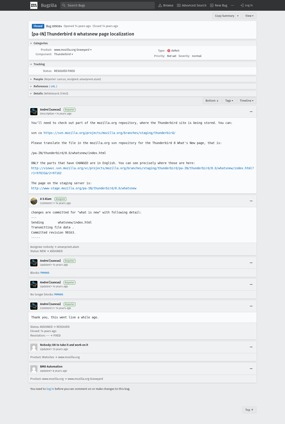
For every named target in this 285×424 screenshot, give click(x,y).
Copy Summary (224, 15)
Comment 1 (46, 203)
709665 (44, 272)
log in (50, 389)
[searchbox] (107, 5)
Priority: (159, 56)
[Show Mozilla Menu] (33, 5)
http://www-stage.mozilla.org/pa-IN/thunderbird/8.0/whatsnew (83, 188)
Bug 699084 (54, 26)
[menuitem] (166, 5)
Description (47, 113)
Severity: (184, 56)
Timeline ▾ (247, 100)
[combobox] (107, 5)
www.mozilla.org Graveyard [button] (73, 49)
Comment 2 (47, 308)
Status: (47, 71)
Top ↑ (249, 409)
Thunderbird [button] (63, 54)
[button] (246, 5)
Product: (46, 49)
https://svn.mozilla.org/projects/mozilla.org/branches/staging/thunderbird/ (109, 133)
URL (53, 86)
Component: (44, 54)
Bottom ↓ (212, 100)
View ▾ (249, 15)
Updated (45, 264)
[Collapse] (251, 111)
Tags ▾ (229, 100)
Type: (161, 50)
